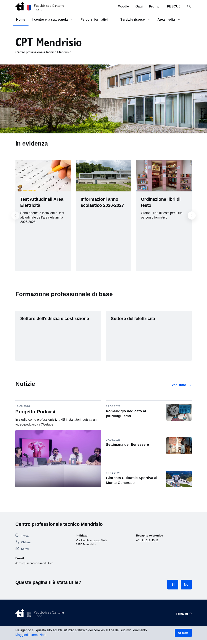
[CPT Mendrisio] (39, 6)
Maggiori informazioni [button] (30, 635)
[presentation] (17, 215)
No (186, 584)
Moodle (123, 6)
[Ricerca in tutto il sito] (189, 6)
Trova (25, 536)
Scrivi (25, 548)
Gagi (139, 6)
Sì (172, 584)
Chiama (26, 542)
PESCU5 (173, 6)
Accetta (183, 632)
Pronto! (155, 6)
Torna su (182, 613)
